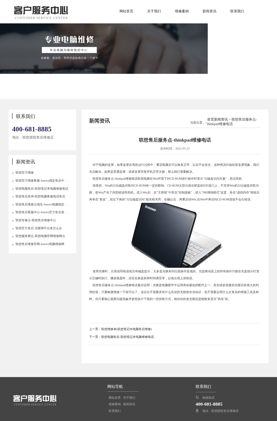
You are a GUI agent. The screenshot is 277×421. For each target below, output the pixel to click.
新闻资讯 (209, 11)
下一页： (95, 337)
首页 (210, 119)
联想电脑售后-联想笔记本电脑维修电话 (127, 337)
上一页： (95, 329)
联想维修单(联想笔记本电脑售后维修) (126, 329)
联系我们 (237, 11)
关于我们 (154, 11)
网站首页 (126, 11)
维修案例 (182, 11)
